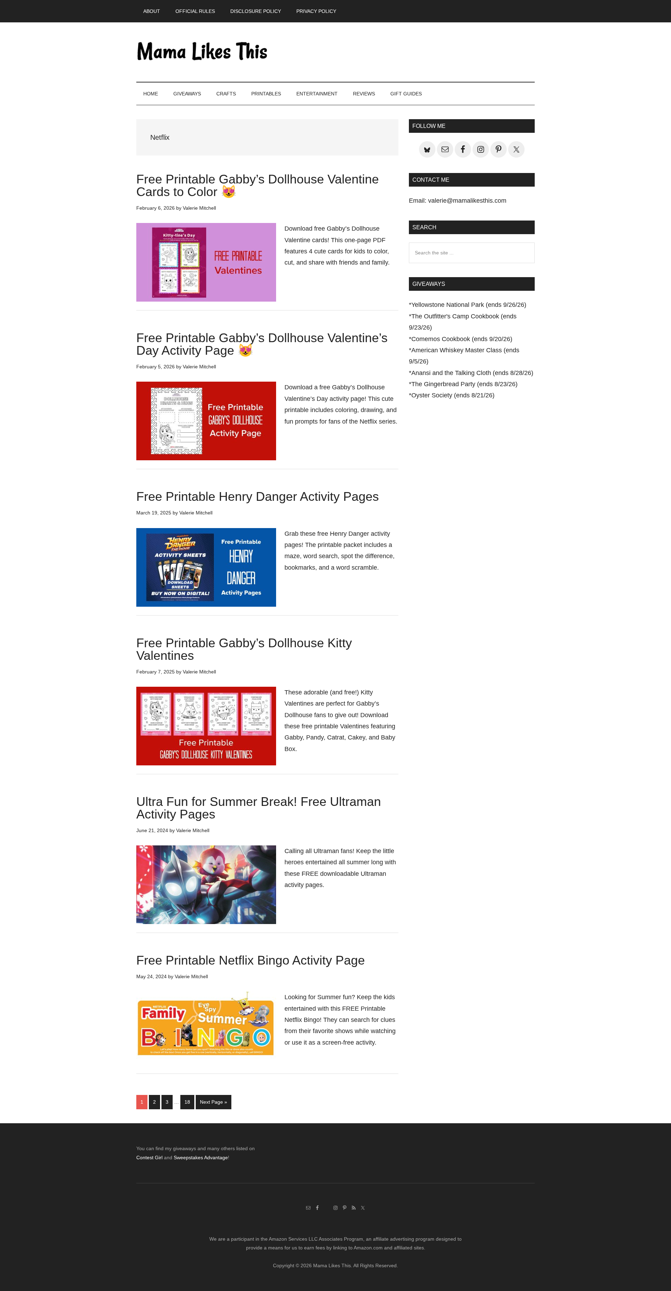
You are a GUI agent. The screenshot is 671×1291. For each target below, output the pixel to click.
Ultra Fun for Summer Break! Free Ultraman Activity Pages (258, 807)
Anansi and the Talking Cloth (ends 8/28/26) (472, 372)
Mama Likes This (202, 52)
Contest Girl (149, 1157)
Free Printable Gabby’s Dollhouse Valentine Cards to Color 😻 (257, 185)
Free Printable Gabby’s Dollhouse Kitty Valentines (244, 649)
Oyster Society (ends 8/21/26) (453, 395)
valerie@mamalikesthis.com (467, 200)
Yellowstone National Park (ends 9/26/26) (468, 304)
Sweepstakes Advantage (201, 1157)
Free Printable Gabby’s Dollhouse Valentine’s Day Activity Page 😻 (262, 344)
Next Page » (213, 1104)
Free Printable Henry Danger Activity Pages (257, 496)
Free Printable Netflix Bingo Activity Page (250, 960)
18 (189, 1102)
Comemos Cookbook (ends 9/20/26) (461, 339)
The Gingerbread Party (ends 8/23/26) (464, 384)
